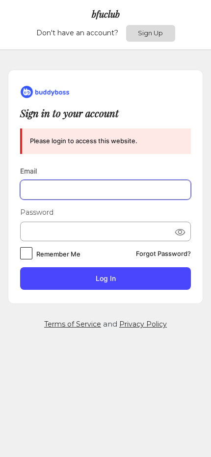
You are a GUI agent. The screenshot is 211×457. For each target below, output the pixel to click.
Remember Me (58, 254)
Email (28, 171)
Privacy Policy (143, 324)
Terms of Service (72, 324)
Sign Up (150, 33)
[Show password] (179, 231)
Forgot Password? (163, 253)
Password (36, 212)
